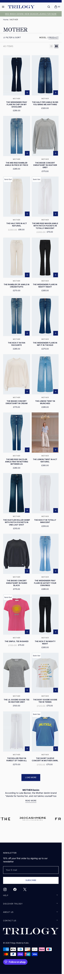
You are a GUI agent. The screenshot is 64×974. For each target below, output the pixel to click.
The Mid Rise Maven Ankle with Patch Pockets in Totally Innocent (45, 225)
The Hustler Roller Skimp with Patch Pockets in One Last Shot (16, 522)
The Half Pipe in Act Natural (16, 224)
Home (5, 19)
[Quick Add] (27, 92)
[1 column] (51, 46)
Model (43, 37)
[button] (48, 7)
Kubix (26, 943)
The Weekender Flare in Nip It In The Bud (45, 344)
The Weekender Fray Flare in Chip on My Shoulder (16, 104)
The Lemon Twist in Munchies (45, 402)
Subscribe (30, 880)
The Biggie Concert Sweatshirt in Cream (16, 402)
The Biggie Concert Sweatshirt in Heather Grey (45, 165)
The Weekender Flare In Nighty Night (45, 285)
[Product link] (16, 84)
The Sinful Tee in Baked (16, 641)
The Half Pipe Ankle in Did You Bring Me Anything (45, 103)
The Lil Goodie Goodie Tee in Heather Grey (16, 701)
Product (53, 37)
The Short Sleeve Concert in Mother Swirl (45, 759)
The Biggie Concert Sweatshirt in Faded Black (16, 583)
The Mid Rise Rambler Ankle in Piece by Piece (16, 164)
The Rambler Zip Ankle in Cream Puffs (16, 285)
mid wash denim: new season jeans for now (31, 14)
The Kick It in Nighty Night (45, 642)
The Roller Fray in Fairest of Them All (16, 759)
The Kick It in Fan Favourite (16, 344)
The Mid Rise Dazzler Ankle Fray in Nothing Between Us (16, 461)
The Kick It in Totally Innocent (45, 521)
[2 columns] (56, 46)
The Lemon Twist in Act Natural (45, 460)
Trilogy (12, 943)
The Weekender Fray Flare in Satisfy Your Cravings (45, 583)
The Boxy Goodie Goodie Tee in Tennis (45, 701)
